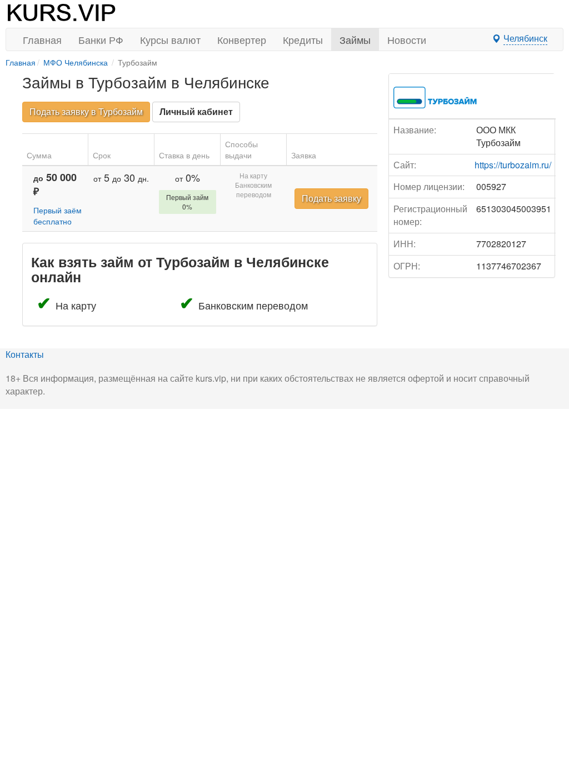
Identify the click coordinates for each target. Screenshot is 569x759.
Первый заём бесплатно (57, 215)
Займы (355, 39)
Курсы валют (170, 39)
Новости (406, 39)
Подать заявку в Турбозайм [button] (86, 111)
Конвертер (241, 39)
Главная (42, 39)
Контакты (25, 354)
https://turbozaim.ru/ (513, 164)
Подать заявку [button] (331, 198)
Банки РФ (100, 39)
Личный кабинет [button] (196, 111)
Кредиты (303, 39)
